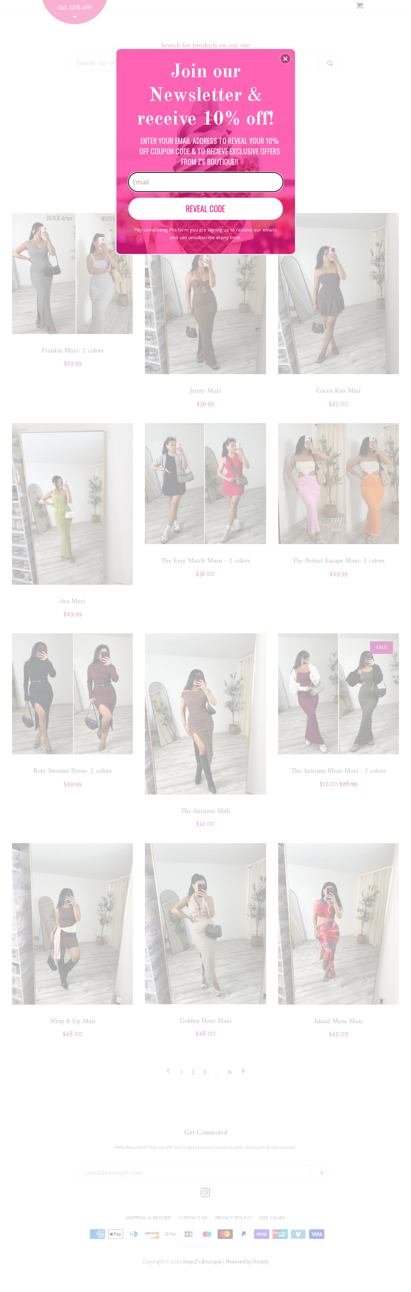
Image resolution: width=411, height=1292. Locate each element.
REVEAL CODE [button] (205, 209)
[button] (285, 58)
